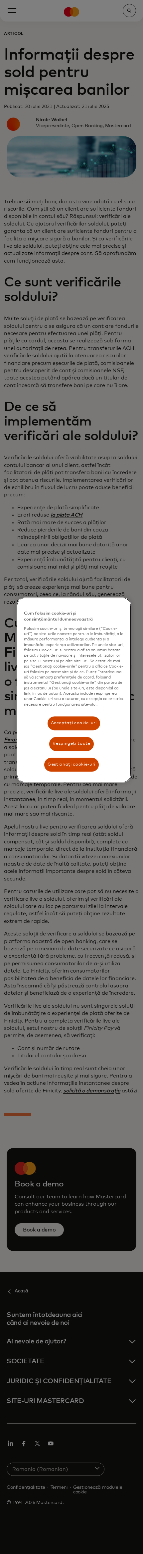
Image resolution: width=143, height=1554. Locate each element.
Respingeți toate (71, 744)
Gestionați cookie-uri (71, 764)
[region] (74, 690)
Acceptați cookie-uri (74, 723)
